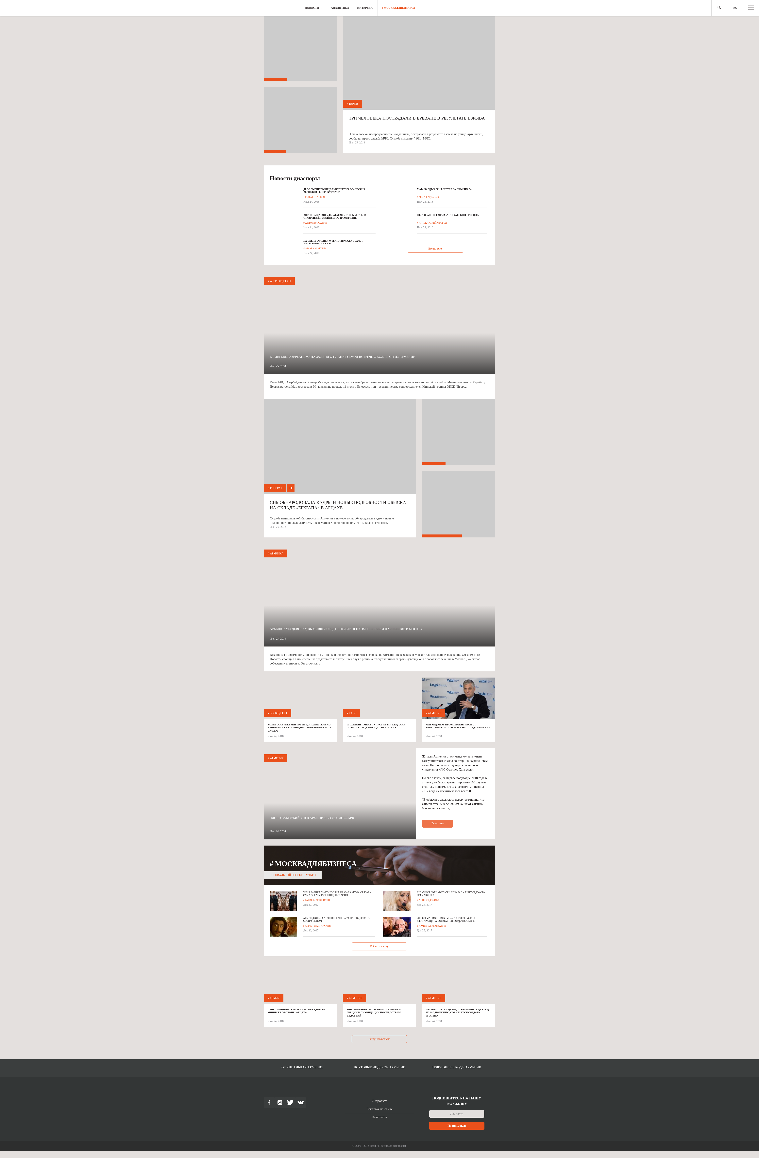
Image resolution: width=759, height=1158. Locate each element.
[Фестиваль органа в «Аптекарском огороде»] (397, 227)
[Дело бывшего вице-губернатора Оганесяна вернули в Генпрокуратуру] (283, 202)
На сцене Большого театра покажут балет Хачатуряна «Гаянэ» (333, 242)
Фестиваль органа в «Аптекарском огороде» (448, 215)
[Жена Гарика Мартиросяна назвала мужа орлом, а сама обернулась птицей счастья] (283, 901)
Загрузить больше (379, 1038)
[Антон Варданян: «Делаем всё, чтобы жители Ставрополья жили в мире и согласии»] (283, 227)
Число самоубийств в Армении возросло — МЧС (312, 818)
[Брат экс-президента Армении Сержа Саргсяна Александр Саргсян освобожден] (458, 507)
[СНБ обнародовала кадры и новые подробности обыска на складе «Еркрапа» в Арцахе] (340, 475)
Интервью (365, 7)
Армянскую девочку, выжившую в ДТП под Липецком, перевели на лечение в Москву (346, 629)
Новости (312, 7)
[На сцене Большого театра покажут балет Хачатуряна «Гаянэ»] (283, 253)
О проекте (379, 1101)
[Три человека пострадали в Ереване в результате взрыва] (419, 91)
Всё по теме (435, 248)
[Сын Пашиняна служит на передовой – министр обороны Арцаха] (300, 999)
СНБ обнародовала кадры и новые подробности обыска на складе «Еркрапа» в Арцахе (338, 505)
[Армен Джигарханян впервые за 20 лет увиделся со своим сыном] (283, 927)
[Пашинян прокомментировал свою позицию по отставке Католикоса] (458, 435)
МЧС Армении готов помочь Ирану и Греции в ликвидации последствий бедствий (374, 1012)
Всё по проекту (379, 946)
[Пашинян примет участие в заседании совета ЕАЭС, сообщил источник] (379, 714)
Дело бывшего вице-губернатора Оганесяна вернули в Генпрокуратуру (334, 191)
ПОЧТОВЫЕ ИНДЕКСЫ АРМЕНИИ (379, 1067)
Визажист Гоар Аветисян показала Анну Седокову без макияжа (451, 894)
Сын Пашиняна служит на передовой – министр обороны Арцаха (297, 1011)
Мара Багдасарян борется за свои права (444, 189)
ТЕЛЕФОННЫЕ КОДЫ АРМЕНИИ (456, 1067)
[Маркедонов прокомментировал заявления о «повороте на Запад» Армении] (458, 699)
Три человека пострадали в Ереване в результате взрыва (417, 118)
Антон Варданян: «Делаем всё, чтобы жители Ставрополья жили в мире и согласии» (334, 216)
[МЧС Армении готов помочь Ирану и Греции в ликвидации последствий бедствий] (379, 999)
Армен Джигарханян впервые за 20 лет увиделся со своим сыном (337, 919)
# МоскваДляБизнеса (398, 7)
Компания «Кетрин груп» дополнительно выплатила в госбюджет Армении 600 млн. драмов (300, 727)
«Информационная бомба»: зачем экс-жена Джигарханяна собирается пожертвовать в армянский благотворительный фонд (446, 920)
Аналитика (340, 7)
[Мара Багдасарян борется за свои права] (397, 202)
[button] (717, 8)
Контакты (379, 1117)
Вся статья (437, 823)
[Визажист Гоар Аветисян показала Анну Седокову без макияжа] (397, 901)
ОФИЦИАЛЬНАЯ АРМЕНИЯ (302, 1067)
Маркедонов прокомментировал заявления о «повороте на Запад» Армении (458, 726)
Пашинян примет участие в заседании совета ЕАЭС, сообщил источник (376, 726)
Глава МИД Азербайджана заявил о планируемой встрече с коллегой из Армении (342, 356)
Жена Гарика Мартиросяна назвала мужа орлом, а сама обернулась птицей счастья (337, 894)
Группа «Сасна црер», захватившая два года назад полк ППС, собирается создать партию (458, 1012)
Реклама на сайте (379, 1109)
